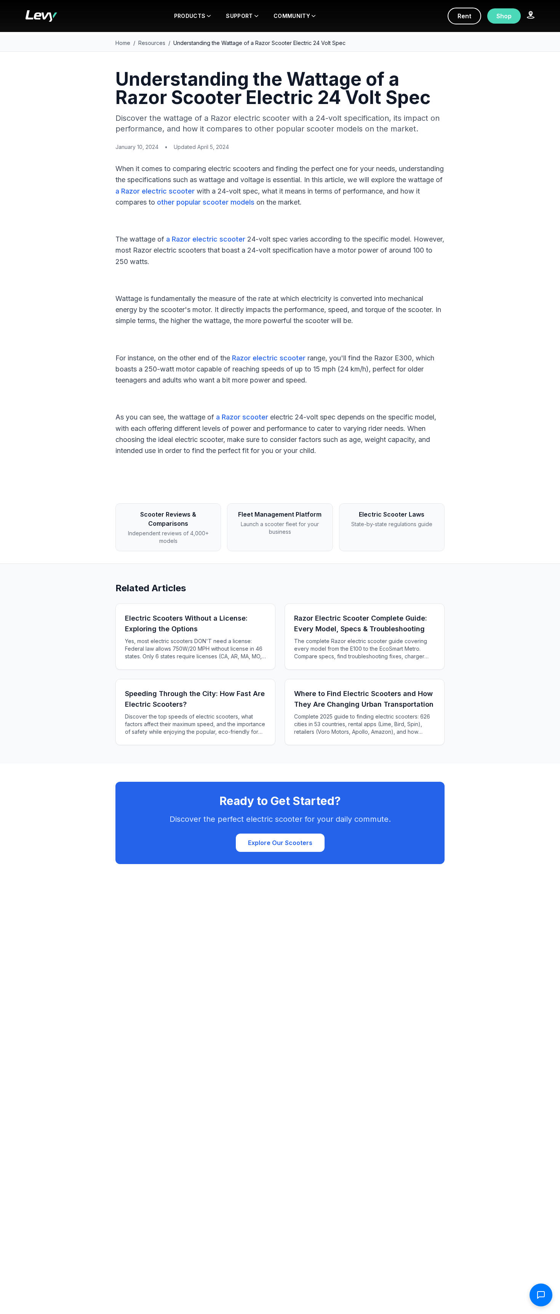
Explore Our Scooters (280, 843)
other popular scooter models (205, 202)
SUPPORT (239, 16)
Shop (504, 16)
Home (122, 43)
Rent (464, 16)
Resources (151, 43)
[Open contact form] (541, 1295)
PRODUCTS (190, 16)
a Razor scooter (242, 417)
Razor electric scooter (269, 358)
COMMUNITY (292, 16)
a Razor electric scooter (155, 191)
